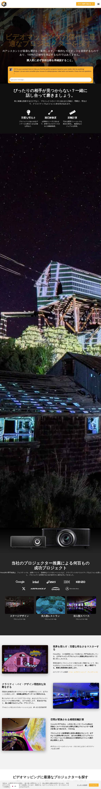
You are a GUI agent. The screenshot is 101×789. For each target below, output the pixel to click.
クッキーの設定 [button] (82, 785)
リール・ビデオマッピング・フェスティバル (83, 672)
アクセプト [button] (93, 785)
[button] (98, 4)
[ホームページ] (4, 4)
